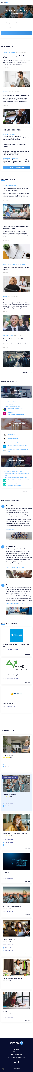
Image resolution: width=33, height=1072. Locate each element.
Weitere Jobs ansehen (16, 167)
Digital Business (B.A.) (10, 401)
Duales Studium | (7, 264)
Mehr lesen (25, 372)
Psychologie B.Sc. (8, 703)
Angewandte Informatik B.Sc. (15, 408)
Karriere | (5, 91)
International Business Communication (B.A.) (16, 477)
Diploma (5, 1011)
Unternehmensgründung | (10, 185)
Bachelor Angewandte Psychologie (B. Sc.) (18, 450)
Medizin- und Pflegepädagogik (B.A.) (17, 445)
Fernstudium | (6, 52)
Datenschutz (16, 1052)
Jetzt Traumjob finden (13, 603)
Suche (16, 33)
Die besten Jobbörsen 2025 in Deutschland (16, 95)
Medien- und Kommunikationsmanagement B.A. (16, 413)
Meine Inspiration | (8, 335)
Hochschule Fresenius (9, 794)
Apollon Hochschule (9, 939)
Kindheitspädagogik (13, 438)
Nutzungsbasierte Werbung (16, 1057)
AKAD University (8, 755)
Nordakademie (7, 873)
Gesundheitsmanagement (14, 442)
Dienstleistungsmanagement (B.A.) (13, 471)
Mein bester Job (7, 300)
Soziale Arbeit (11, 434)
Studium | (13, 52)
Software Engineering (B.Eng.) (12, 406)
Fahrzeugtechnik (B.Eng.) (10, 675)
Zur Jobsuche (10, 529)
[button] (3, 1069)
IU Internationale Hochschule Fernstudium (15, 833)
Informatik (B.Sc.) (9, 404)
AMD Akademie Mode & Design (12, 978)
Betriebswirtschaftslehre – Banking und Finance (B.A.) (17, 474)
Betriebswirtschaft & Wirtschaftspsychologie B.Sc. (15, 484)
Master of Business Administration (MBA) (18, 480)
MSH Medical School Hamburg (12, 906)
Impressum (16, 1049)
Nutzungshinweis (16, 1054)
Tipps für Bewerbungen (13, 567)
